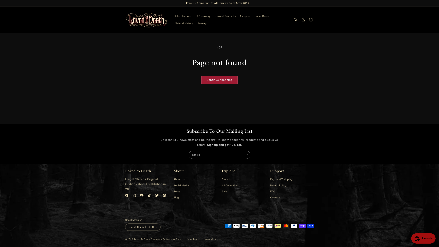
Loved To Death (142, 239)
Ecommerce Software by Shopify (167, 239)
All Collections (230, 185)
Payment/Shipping (281, 179)
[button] (295, 19)
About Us (179, 179)
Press (177, 191)
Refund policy (194, 239)
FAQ (272, 191)
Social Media (181, 185)
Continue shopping (219, 79)
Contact (275, 197)
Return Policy (278, 185)
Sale (224, 191)
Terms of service (212, 239)
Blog (176, 197)
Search (226, 179)
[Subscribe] (246, 155)
